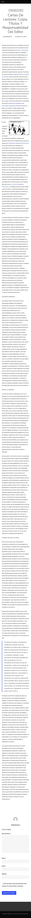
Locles (3, 52)
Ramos (21, 465)
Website (4, 874)
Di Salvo (18, 50)
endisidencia (8, 36)
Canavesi (24, 50)
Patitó (3, 413)
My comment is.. (6, 833)
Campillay (23, 339)
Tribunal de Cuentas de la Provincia (18, 143)
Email (4, 866)
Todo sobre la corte (15, 10)
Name (4, 858)
